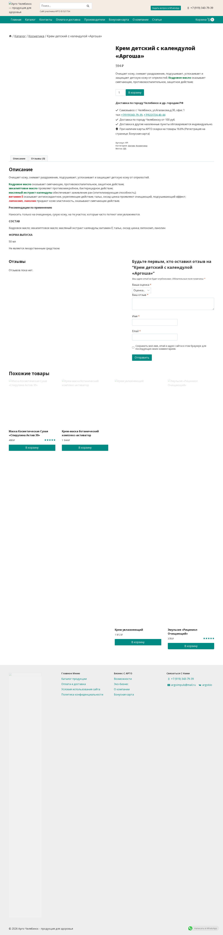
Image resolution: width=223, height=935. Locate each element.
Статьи (157, 19)
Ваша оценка (141, 285)
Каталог (30, 19)
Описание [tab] (19, 158)
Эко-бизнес (121, 684)
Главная (16, 19)
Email (136, 331)
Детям (131, 145)
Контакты (45, 19)
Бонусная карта (119, 19)
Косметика (141, 145)
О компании (140, 19)
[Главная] (10, 36)
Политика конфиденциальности (82, 694)
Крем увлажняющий (129, 629)
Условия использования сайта (80, 689)
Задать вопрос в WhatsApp (165, 8)
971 (124, 148)
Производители (94, 19)
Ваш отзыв (140, 295)
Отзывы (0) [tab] (38, 158)
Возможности (123, 679)
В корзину (134, 92)
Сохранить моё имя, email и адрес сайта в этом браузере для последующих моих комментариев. (170, 347)
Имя (136, 316)
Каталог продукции (74, 679)
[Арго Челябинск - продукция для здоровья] (20, 8)
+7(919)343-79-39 (132, 115)
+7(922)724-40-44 (154, 115)
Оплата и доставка (68, 19)
